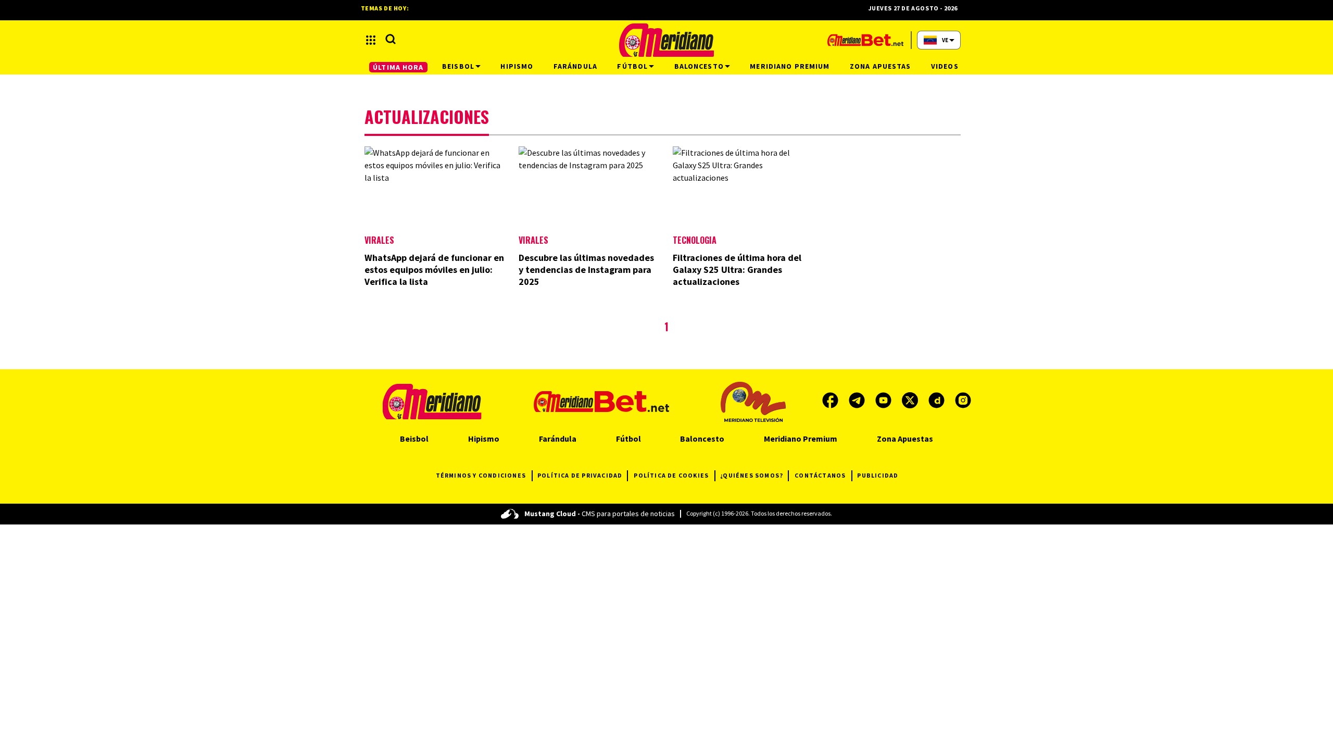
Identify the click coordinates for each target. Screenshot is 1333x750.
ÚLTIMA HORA (398, 67)
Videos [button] (945, 66)
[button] (370, 40)
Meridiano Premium (800, 438)
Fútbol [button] (632, 66)
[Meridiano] (666, 40)
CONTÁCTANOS (820, 475)
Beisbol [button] (458, 66)
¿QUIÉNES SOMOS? (751, 475)
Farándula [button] (575, 66)
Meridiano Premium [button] (789, 66)
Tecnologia (694, 240)
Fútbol (628, 438)
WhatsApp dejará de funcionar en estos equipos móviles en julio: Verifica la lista (434, 270)
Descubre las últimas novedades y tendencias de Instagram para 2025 (586, 270)
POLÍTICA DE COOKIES (671, 475)
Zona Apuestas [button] (880, 66)
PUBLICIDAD (877, 475)
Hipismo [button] (516, 66)
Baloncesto (702, 438)
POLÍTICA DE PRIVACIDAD (579, 475)
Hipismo (483, 438)
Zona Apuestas (905, 438)
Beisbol (414, 438)
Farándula (557, 438)
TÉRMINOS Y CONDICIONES (481, 475)
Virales (379, 240)
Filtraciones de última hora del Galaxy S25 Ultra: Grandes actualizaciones (737, 270)
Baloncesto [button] (699, 66)
